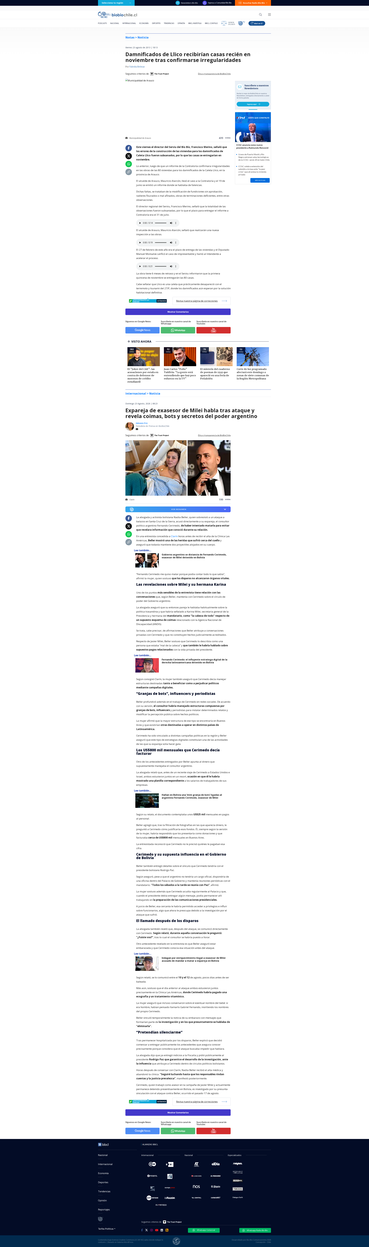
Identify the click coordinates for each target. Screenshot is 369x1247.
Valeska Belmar (137, 67)
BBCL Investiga (195, 23)
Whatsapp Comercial (205, 1230)
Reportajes (104, 1209)
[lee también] (147, 560)
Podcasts (102, 23)
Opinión (181, 23)
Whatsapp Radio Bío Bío (257, 1230)
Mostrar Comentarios (178, 312)
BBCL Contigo (211, 23)
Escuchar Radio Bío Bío (254, 3)
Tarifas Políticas (106, 1228)
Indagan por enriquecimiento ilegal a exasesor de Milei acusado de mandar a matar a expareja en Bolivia (194, 959)
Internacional (129, 23)
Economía (144, 23)
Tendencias (169, 23)
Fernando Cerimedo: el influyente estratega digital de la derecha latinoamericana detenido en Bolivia (194, 661)
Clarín (174, 536)
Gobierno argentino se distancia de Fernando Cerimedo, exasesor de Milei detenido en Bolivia (194, 556)
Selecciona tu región (112, 2)
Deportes (156, 23)
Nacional (114, 23)
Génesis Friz (142, 423)
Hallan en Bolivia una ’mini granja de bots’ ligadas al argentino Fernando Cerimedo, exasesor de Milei (192, 796)
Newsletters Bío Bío (189, 3)
